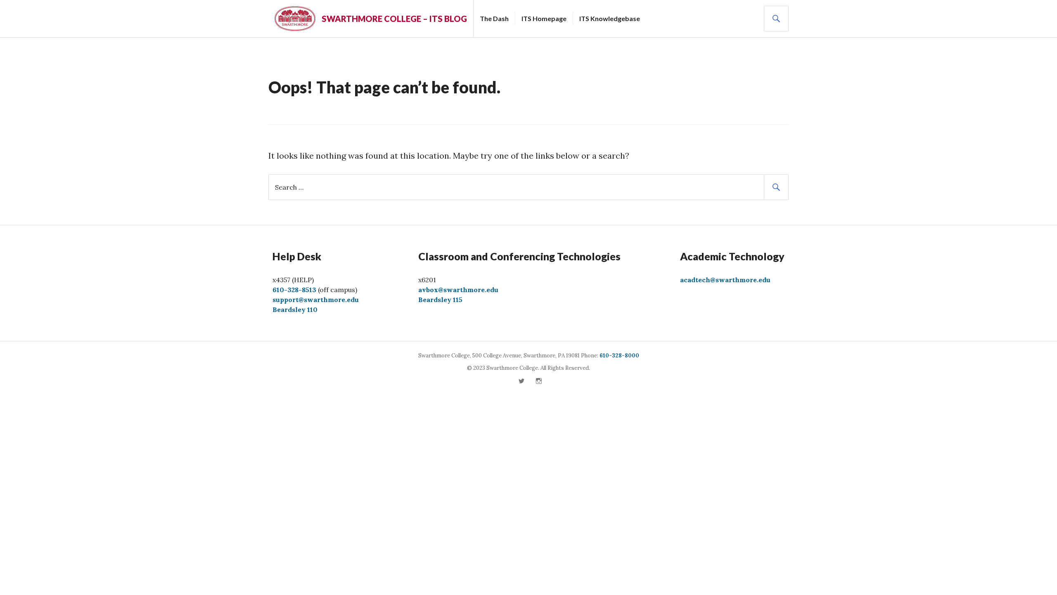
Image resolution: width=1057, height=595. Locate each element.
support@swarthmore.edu (316, 299)
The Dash (494, 18)
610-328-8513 (294, 290)
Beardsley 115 (440, 299)
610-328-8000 (619, 355)
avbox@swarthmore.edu (458, 290)
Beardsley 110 (295, 309)
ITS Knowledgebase (609, 18)
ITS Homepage (543, 18)
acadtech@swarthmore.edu (725, 280)
